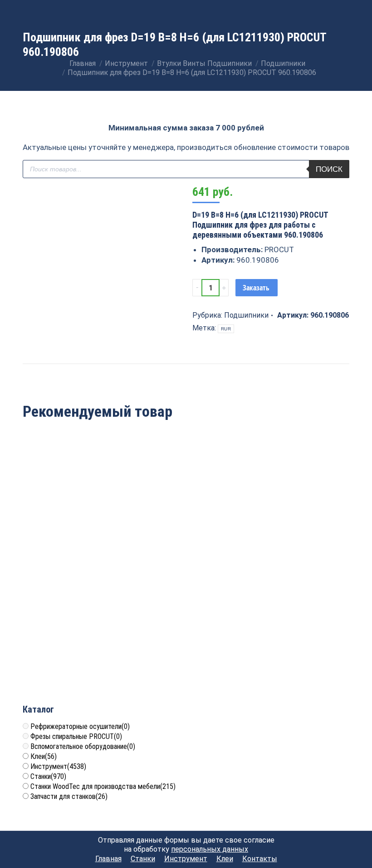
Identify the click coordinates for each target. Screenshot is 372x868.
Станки (48, 776)
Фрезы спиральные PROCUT (76, 736)
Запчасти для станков (69, 796)
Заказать (256, 288)
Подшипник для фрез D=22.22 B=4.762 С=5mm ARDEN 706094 (75, 516)
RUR (226, 328)
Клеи (43, 756)
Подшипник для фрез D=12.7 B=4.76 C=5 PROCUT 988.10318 (297, 516)
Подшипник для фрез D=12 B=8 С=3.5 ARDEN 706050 (186, 516)
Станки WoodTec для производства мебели (103, 786)
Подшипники (246, 315)
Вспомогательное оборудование (82, 746)
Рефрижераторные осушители (80, 726)
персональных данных (209, 849)
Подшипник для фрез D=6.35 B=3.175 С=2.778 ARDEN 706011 (75, 644)
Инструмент (58, 766)
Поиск (329, 169)
